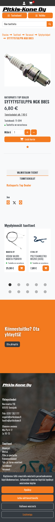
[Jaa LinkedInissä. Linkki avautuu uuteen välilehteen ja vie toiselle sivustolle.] (21, 203)
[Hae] (50, 24)
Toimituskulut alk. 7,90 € (16, 114)
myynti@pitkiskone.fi (11, 417)
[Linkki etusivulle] (24, 10)
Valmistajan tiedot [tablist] (27, 172)
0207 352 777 (13, 413)
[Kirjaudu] (24, 3)
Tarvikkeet (7, 466)
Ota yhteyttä (12, 344)
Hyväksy (27, 490)
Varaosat (6, 469)
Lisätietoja (27, 514)
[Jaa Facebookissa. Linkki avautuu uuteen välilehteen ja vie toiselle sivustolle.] (10, 203)
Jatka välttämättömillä (27, 498)
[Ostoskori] (30, 3)
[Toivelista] (27, 147)
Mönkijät (6, 448)
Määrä (7, 132)
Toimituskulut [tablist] (27, 178)
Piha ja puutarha (9, 455)
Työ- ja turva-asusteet (12, 462)
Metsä (5, 451)
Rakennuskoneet (9, 459)
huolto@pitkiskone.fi (11, 420)
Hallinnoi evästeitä (27, 506)
